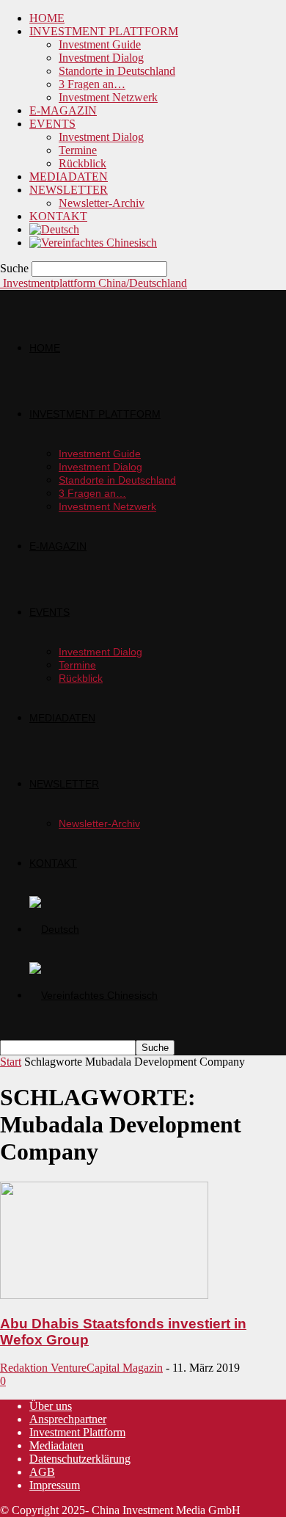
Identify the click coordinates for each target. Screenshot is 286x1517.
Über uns (50, 1406)
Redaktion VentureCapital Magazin (81, 1367)
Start (10, 1061)
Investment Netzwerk (108, 97)
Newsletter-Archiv (101, 203)
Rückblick (82, 163)
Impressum (54, 1485)
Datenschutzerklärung (80, 1458)
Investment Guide (100, 44)
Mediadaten (56, 1445)
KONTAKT (58, 216)
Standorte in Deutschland (117, 71)
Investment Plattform (77, 1432)
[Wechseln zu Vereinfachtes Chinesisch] (93, 242)
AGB (42, 1472)
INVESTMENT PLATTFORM (103, 31)
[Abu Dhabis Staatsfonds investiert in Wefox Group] (104, 1295)
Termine (78, 150)
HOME (47, 18)
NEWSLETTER (68, 189)
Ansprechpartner (67, 1419)
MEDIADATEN (68, 176)
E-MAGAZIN (63, 110)
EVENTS (52, 123)
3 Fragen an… (92, 84)
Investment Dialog (101, 57)
